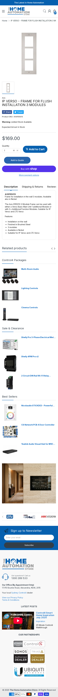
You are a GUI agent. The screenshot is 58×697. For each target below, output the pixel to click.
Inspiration (40, 621)
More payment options (29, 175)
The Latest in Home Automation (29, 2)
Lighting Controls (29, 288)
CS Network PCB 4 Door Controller (37, 425)
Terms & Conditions (10, 600)
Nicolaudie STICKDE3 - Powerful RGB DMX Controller (37, 405)
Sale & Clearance (13, 328)
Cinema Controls (29, 307)
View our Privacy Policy (12, 597)
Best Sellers (9, 396)
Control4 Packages (14, 260)
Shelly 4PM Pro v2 (30, 356)
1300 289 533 (19, 578)
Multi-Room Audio (30, 269)
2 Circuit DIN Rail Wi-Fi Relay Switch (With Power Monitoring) (36, 376)
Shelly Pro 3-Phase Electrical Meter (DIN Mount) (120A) (38, 337)
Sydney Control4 (18, 593)
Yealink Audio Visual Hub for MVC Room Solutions (37, 444)
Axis (3, 98)
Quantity (5, 146)
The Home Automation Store (23, 690)
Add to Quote (17, 160)
